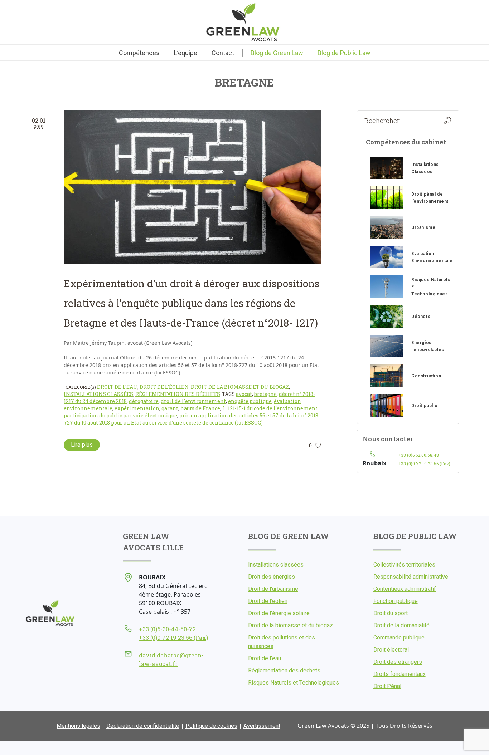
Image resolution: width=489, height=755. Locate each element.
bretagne (265, 394)
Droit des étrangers (397, 661)
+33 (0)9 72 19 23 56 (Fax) (424, 463)
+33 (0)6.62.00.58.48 (418, 455)
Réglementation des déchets (177, 394)
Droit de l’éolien (267, 601)
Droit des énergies (271, 576)
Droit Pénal (387, 686)
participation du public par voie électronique (120, 415)
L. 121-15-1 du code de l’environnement (270, 408)
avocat (244, 394)
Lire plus (82, 444)
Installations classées (98, 394)
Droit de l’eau (264, 658)
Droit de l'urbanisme (273, 588)
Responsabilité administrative (410, 576)
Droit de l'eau (117, 386)
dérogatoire (144, 401)
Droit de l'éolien (164, 386)
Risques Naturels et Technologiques (293, 682)
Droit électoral (391, 649)
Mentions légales (78, 725)
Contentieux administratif (404, 588)
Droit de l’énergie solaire (279, 613)
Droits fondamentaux (399, 674)
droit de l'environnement (193, 401)
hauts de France (200, 408)
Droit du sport (390, 613)
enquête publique (250, 401)
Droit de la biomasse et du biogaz (240, 386)
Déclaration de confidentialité (142, 725)
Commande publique (399, 637)
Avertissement (261, 725)
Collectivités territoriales (404, 564)
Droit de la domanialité (401, 625)
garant (169, 408)
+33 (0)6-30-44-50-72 (167, 629)
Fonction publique (395, 601)
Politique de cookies (211, 725)
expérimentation (137, 408)
